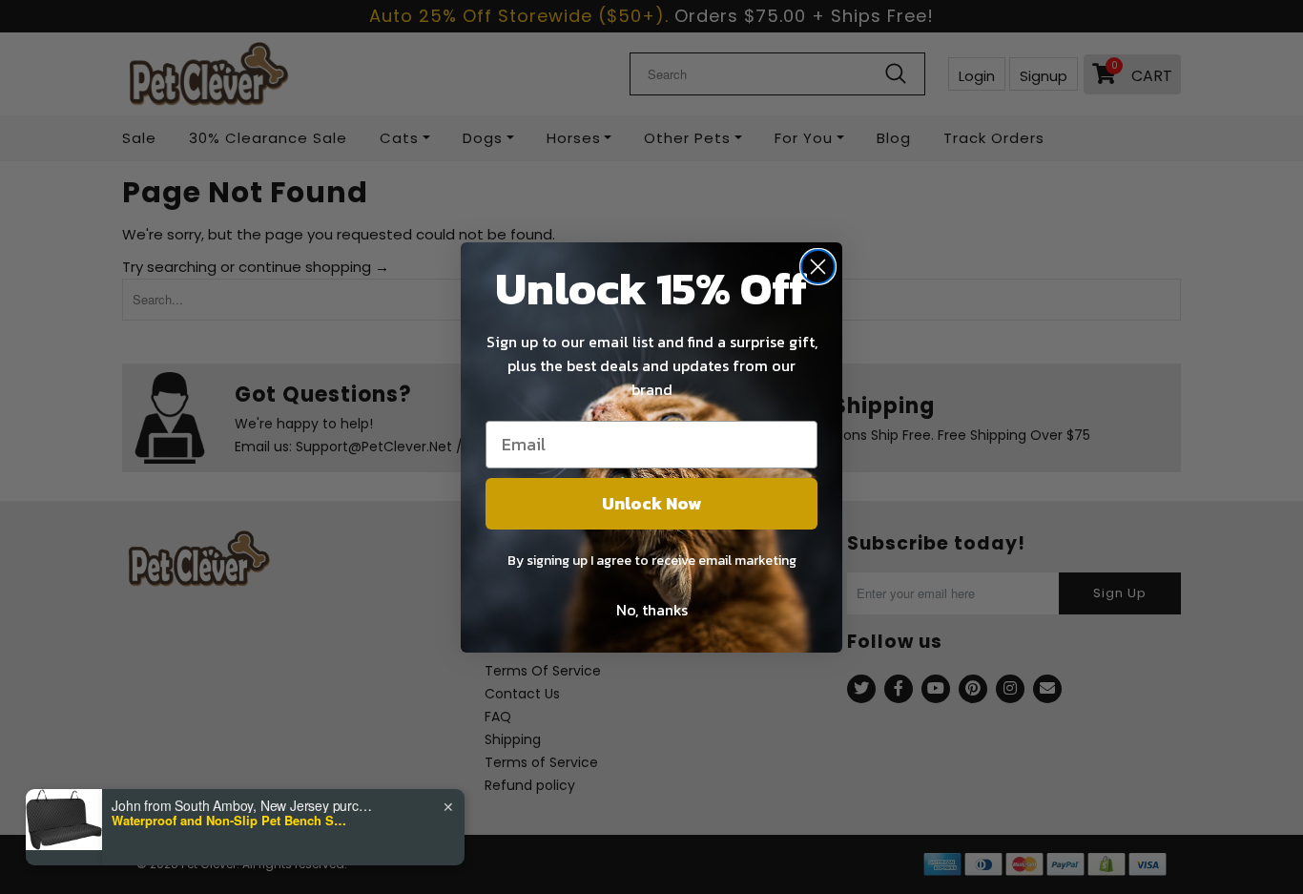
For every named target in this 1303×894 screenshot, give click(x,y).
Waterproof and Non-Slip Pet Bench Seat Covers (231, 820)
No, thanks (652, 609)
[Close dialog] (818, 266)
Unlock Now (651, 503)
